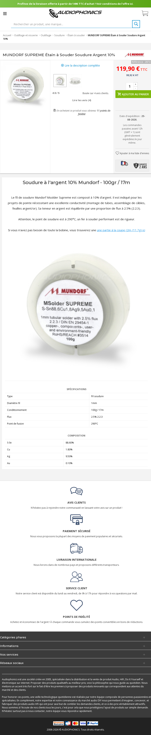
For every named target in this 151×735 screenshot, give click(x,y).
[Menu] (5, 13)
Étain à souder (76, 35)
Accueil (7, 35)
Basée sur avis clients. (95, 93)
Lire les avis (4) (81, 100)
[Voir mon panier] (147, 13)
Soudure (59, 35)
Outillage (46, 35)
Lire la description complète (82, 65)
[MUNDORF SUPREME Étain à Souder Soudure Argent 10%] (59, 80)
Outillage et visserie (26, 35)
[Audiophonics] (75, 13)
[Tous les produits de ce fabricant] (134, 55)
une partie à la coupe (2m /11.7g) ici (121, 230)
